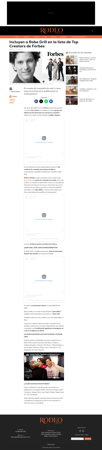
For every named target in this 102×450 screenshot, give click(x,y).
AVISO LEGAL (51, 444)
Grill (12, 102)
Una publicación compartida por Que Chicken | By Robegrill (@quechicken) (44, 300)
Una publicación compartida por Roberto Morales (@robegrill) (44, 238)
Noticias (11, 49)
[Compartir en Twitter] (41, 101)
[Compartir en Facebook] (36, 101)
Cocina (12, 99)
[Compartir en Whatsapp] (46, 101)
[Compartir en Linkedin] (51, 101)
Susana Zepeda (15, 91)
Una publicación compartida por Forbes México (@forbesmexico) (44, 161)
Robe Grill (27, 180)
